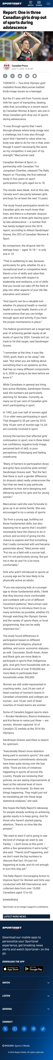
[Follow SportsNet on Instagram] (34, 1028)
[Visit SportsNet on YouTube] (15, 1028)
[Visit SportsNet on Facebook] (24, 1028)
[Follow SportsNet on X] (5, 1028)
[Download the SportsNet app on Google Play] (34, 968)
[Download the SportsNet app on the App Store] (11, 968)
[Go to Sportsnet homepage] (12, 4)
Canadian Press (20, 65)
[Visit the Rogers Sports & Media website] (16, 1045)
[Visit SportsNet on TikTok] (43, 1028)
